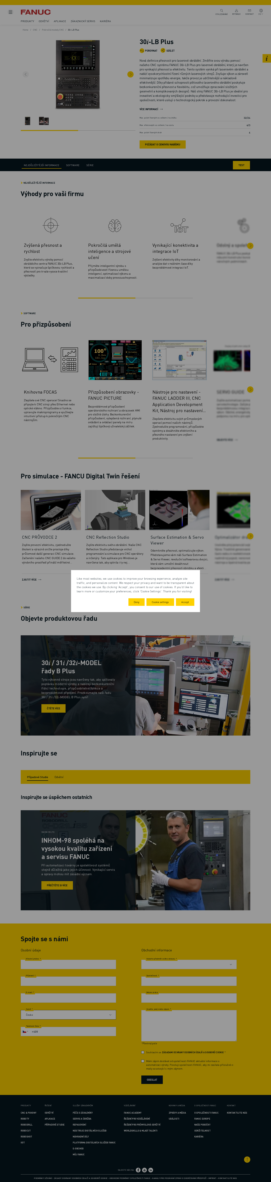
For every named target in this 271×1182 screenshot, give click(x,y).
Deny (136, 602)
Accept (185, 602)
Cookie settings (160, 602)
